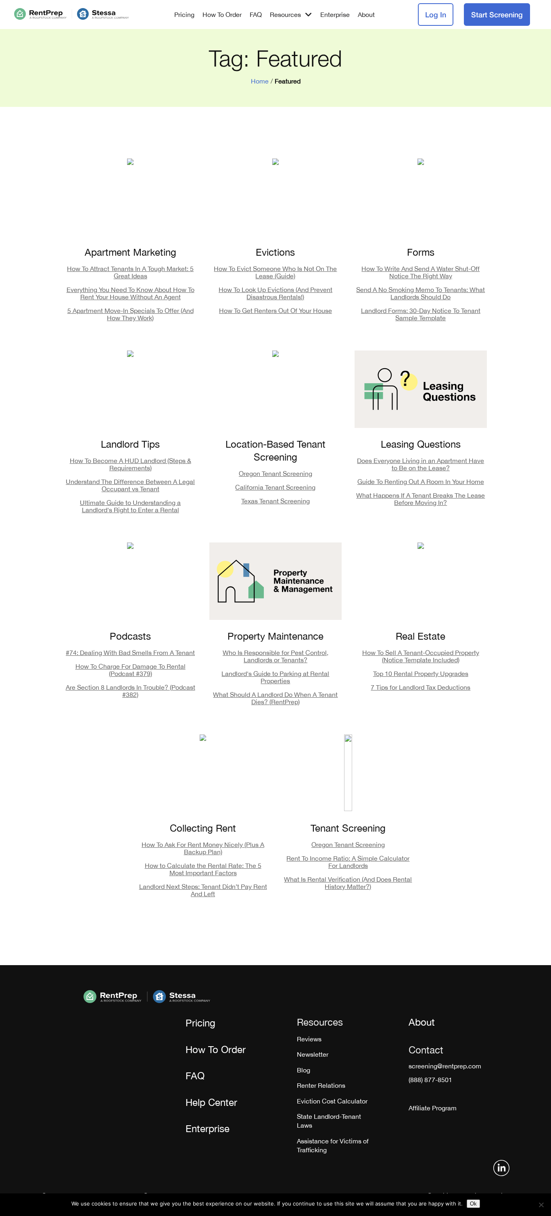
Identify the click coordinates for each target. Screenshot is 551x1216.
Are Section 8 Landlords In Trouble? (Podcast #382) (130, 691)
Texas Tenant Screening (275, 501)
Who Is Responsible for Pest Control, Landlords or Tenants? (275, 656)
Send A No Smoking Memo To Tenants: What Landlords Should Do (420, 293)
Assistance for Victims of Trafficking (333, 1145)
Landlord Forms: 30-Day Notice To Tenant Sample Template (420, 314)
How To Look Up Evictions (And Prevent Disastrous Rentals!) (275, 293)
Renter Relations (321, 1085)
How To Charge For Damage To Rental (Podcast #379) (130, 670)
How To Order (222, 14)
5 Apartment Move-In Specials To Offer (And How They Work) (130, 314)
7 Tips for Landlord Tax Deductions (420, 687)
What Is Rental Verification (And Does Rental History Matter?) (348, 883)
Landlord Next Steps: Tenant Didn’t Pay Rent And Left (203, 890)
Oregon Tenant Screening (275, 473)
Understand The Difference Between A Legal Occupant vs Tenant (130, 485)
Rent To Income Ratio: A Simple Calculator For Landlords (347, 862)
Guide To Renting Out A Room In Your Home (420, 481)
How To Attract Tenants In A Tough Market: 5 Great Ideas (130, 272)
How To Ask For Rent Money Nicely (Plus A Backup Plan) (203, 848)
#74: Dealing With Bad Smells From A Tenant (130, 652)
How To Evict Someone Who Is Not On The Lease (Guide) (275, 272)
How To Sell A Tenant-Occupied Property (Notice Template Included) (420, 656)
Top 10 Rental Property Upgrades (420, 673)
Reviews (309, 1039)
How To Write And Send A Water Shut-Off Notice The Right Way (420, 272)
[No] (541, 1205)
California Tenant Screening (275, 487)
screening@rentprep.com (445, 1066)
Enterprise (335, 14)
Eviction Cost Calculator (332, 1101)
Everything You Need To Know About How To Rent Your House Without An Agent (130, 293)
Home (260, 81)
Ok (473, 1204)
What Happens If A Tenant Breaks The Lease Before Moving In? (420, 499)
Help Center (211, 1102)
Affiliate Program (433, 1108)
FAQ (256, 14)
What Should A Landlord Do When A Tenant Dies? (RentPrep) (275, 698)
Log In (435, 14)
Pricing (184, 14)
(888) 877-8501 (430, 1079)
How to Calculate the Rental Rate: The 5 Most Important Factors (203, 869)
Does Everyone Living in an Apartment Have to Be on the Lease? (420, 464)
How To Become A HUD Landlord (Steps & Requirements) (130, 464)
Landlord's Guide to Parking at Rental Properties (275, 677)
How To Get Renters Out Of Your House (275, 310)
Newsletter (312, 1054)
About (366, 14)
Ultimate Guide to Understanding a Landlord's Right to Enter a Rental (130, 506)
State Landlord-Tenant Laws (329, 1121)
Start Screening (497, 14)
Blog (303, 1070)
